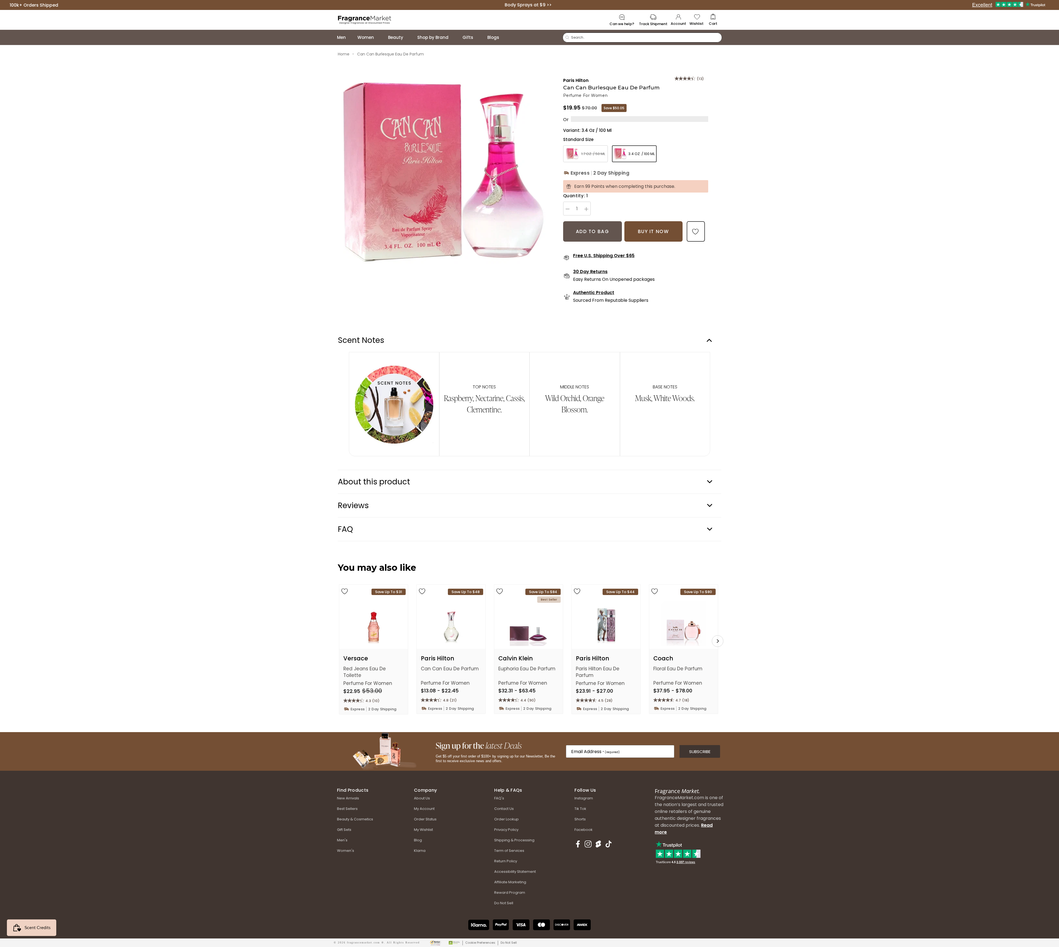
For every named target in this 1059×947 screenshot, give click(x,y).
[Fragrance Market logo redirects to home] (365, 19)
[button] (713, 20)
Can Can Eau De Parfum (450, 668)
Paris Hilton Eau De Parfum (597, 672)
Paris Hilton (576, 80)
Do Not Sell (509, 942)
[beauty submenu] (408, 37)
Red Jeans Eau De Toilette (364, 672)
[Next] (717, 641)
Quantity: (575, 196)
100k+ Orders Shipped (34, 5)
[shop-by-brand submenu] (454, 37)
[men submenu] (351, 37)
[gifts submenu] (478, 37)
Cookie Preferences (480, 942)
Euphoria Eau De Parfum (526, 668)
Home (343, 54)
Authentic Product (593, 293)
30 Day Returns (590, 272)
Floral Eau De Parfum (677, 668)
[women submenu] (379, 37)
